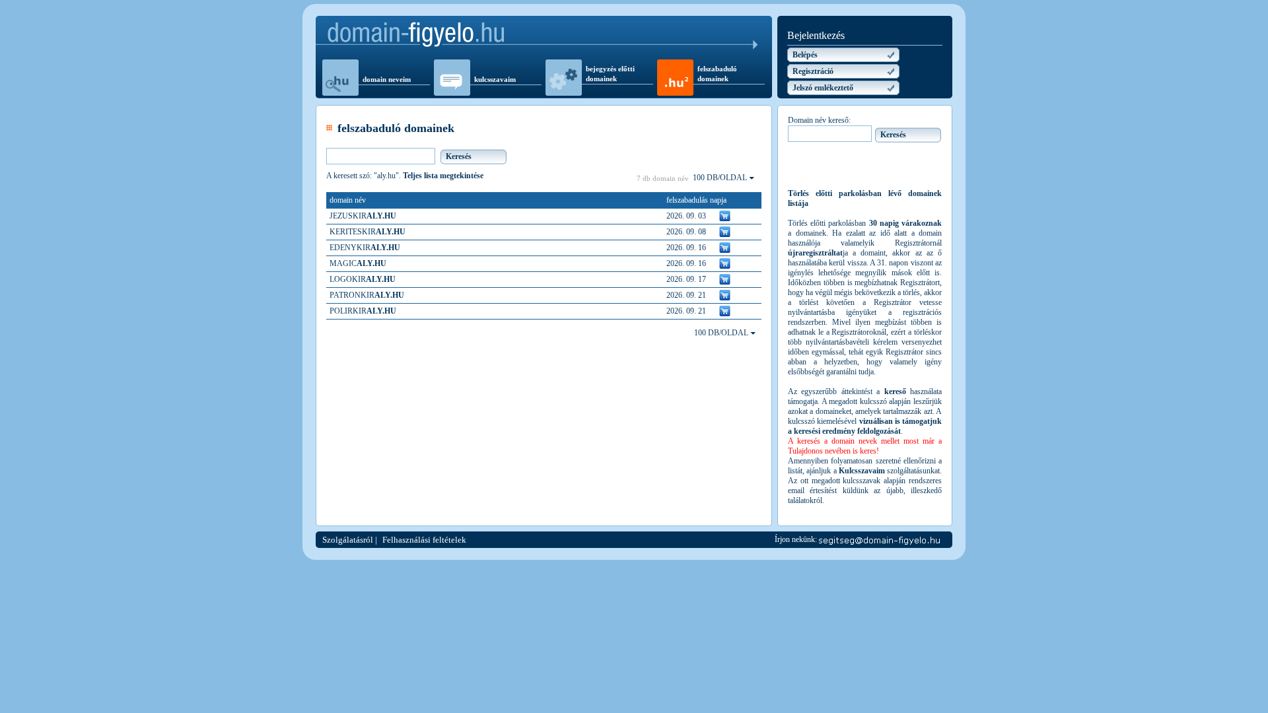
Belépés (805, 54)
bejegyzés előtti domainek (610, 74)
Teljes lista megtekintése (443, 175)
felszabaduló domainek (717, 74)
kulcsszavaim (495, 79)
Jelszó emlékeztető (822, 87)
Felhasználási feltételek (424, 540)
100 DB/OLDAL (721, 177)
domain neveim (387, 79)
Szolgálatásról (347, 540)
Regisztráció (812, 71)
